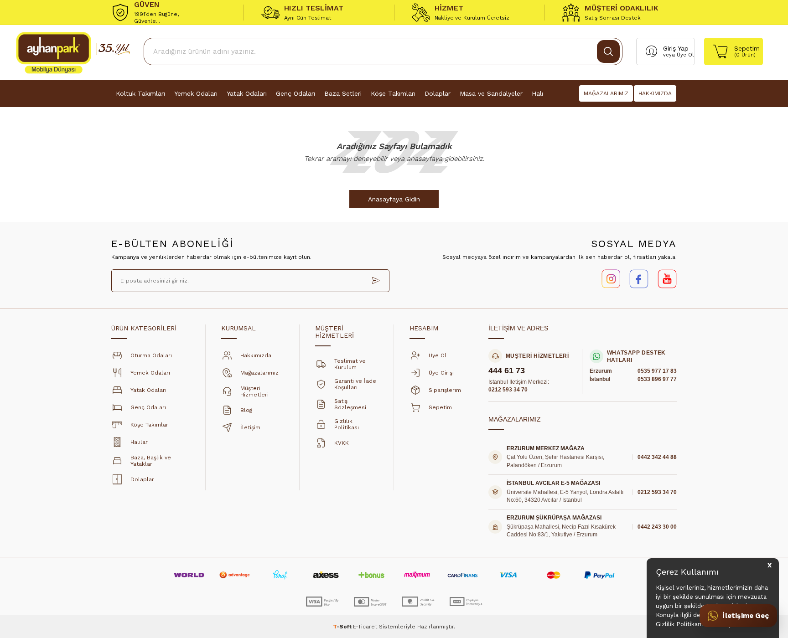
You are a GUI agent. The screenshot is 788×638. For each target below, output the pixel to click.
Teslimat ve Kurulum (350, 364)
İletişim (250, 427)
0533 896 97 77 (657, 379)
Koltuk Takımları (140, 93)
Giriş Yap (676, 48)
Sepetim (440, 407)
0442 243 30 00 (657, 527)
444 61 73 (506, 370)
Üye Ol (685, 55)
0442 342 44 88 (657, 457)
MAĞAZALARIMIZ (606, 93)
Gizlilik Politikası (346, 424)
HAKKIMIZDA (655, 93)
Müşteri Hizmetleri (254, 391)
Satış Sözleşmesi (350, 404)
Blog (246, 410)
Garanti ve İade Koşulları (355, 384)
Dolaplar (438, 93)
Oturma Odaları (151, 355)
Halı (537, 93)
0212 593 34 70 (508, 389)
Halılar (139, 442)
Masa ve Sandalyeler (491, 93)
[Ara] (608, 51)
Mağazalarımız (259, 373)
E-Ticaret (365, 626)
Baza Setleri (343, 93)
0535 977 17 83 (657, 371)
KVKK (341, 443)
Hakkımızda (255, 355)
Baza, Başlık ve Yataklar (150, 460)
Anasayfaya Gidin (394, 199)
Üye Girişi (441, 373)
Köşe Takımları (393, 93)
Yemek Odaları (196, 93)
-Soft (343, 626)
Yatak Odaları (247, 93)
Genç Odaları (295, 93)
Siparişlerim (445, 390)
